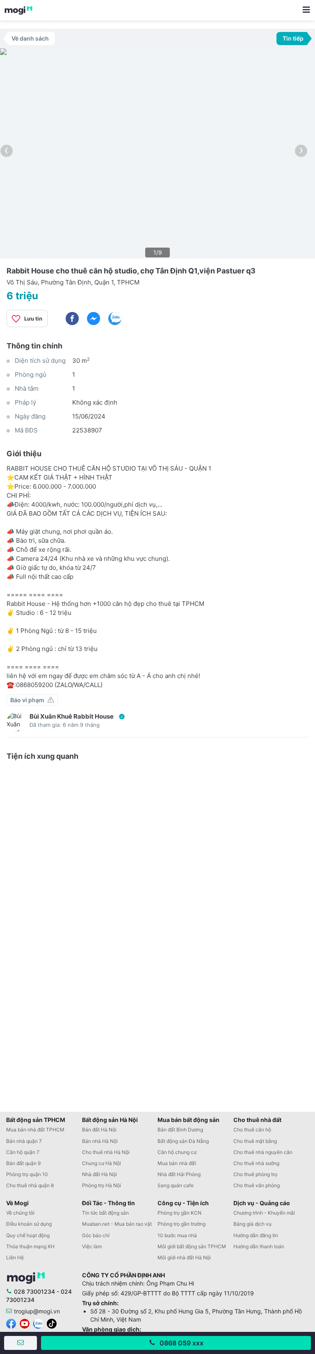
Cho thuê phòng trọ (255, 1174)
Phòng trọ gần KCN (179, 1213)
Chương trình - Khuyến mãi (264, 1213)
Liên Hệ (15, 1257)
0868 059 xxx (181, 1343)
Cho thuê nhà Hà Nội (106, 1152)
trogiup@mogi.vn (37, 1311)
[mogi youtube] (25, 1323)
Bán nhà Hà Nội (100, 1141)
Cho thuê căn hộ (252, 1129)
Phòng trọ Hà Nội (101, 1185)
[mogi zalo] (38, 1323)
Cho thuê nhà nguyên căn (262, 1152)
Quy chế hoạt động (28, 1235)
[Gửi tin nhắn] (20, 1343)
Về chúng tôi (20, 1213)
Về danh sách (30, 38)
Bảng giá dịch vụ (252, 1224)
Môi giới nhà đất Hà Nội (184, 1257)
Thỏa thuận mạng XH (30, 1246)
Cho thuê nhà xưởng (256, 1163)
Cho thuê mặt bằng (255, 1141)
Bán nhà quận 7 (24, 1141)
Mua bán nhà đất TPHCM (35, 1129)
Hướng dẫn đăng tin (255, 1235)
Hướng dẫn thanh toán (258, 1246)
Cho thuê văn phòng (256, 1185)
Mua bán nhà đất (177, 1163)
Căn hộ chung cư (177, 1152)
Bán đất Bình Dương (180, 1129)
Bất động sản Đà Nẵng (183, 1141)
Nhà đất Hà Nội (99, 1174)
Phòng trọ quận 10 (27, 1174)
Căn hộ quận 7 (22, 1152)
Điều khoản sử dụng (29, 1224)
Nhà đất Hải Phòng (179, 1174)
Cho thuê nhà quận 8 (30, 1185)
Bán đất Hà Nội (99, 1129)
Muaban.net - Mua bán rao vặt (117, 1224)
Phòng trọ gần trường (181, 1224)
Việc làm (92, 1246)
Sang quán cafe (176, 1185)
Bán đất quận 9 (23, 1163)
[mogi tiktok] (52, 1323)
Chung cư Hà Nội (101, 1163)
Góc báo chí (96, 1235)
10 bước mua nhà (177, 1235)
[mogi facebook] (11, 1323)
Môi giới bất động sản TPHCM (192, 1246)
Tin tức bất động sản (105, 1213)
